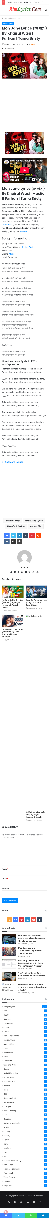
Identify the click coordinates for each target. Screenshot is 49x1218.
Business (7, 1019)
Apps (6, 1056)
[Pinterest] (30, 572)
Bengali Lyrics (15, 18)
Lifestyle (7, 1106)
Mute (11, 254)
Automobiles (9, 1044)
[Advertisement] (24, 106)
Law (5, 1115)
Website (5, 888)
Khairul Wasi (27, 247)
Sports (6, 1032)
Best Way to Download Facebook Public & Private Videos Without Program (30, 963)
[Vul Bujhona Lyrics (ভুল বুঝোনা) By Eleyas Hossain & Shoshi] (36, 712)
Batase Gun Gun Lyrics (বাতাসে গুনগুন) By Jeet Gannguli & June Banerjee (12, 633)
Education (8, 1061)
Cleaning (7, 1119)
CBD (5, 1094)
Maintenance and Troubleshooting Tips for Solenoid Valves (30, 951)
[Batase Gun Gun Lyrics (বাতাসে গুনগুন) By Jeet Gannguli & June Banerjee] (13, 621)
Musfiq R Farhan (16, 526)
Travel (6, 1140)
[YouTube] (26, 572)
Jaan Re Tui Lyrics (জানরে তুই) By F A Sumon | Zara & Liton (36, 602)
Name (5, 869)
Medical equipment (11, 1169)
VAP (5, 1152)
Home (6, 18)
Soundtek (7, 224)
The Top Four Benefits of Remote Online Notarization (31, 974)
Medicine (7, 1148)
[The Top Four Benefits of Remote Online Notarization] (9, 976)
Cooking (7, 1131)
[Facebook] (7, 535)
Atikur (7, 44)
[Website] (11, 572)
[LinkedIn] (22, 572)
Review (7, 1086)
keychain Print (10, 1081)
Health (6, 1015)
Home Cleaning (10, 1111)
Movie (6, 1127)
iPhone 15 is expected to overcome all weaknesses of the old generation (31, 938)
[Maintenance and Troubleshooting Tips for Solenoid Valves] (9, 951)
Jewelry (7, 1136)
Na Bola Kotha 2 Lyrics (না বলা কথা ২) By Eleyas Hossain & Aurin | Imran (12, 604)
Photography (9, 1173)
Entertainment (9, 1040)
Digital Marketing (11, 1073)
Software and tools (11, 1123)
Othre (6, 1090)
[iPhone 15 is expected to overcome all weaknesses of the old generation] (9, 939)
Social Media (9, 1102)
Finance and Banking (12, 1160)
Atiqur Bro (8, 1185)
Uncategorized (10, 1098)
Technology (8, 1023)
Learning (7, 1181)
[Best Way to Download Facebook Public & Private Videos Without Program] (9, 964)
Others (6, 1027)
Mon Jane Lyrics (34, 520)
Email (5, 879)
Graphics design (10, 1077)
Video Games (9, 1177)
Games (6, 1011)
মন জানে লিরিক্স (36, 526)
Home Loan (8, 1165)
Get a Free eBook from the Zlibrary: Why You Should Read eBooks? (32, 987)
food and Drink (10, 1065)
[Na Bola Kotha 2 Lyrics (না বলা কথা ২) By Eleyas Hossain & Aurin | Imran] (13, 592)
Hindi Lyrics (8, 1052)
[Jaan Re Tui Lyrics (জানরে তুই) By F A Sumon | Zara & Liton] (36, 592)
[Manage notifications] (6, 1212)
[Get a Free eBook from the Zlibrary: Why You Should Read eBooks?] (9, 988)
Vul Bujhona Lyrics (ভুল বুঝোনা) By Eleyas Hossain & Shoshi (36, 814)
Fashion (7, 1048)
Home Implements (11, 1036)
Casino (6, 1069)
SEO (5, 1156)
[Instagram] (33, 572)
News (6, 1144)
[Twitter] (13, 535)
